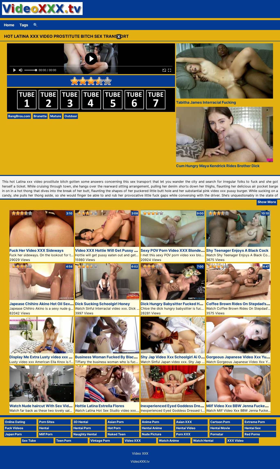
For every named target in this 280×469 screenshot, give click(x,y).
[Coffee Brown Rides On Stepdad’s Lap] (238, 299)
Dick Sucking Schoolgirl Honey (102, 304)
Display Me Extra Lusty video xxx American (47, 357)
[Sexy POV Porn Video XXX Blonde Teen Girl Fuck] (173, 245)
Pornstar (216, 434)
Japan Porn (13, 434)
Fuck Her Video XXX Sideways (36, 250)
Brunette (40, 116)
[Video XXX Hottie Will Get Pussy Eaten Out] (107, 245)
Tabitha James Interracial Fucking (206, 102)
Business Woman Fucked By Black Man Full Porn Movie (124, 357)
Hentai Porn (82, 428)
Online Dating (15, 422)
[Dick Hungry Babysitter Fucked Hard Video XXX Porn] (173, 299)
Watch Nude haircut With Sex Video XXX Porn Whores (57, 406)
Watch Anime (169, 441)
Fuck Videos (14, 428)
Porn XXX (183, 434)
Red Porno (252, 434)
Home (9, 25)
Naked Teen (116, 434)
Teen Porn (63, 441)
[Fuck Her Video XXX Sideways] (41, 245)
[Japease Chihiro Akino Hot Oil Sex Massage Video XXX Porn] (41, 299)
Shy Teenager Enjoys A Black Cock (237, 250)
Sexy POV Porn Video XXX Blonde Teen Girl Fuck (184, 250)
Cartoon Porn (220, 422)
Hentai (44, 428)
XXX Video (235, 441)
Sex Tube (29, 441)
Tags (23, 25)
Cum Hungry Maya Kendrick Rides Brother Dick (218, 166)
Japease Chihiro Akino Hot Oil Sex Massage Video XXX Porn (62, 304)
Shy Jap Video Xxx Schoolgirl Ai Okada (175, 357)
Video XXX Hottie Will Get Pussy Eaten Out (113, 250)
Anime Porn (150, 422)
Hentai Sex (253, 428)
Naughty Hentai (85, 434)
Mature (55, 116)
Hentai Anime (152, 428)
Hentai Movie (220, 428)
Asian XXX (184, 422)
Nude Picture (151, 434)
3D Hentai (80, 422)
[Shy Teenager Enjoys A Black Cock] (238, 245)
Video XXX (133, 441)
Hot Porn (114, 428)
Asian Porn (116, 422)
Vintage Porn (100, 441)
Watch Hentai (203, 441)
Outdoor (71, 116)
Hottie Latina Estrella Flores (99, 406)
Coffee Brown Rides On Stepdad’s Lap (239, 304)
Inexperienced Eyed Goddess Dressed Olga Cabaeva (187, 406)
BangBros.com (19, 116)
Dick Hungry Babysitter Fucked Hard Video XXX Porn (187, 304)
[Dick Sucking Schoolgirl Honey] (107, 299)
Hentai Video (185, 428)
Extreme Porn (255, 422)
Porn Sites (46, 422)
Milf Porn (45, 434)
